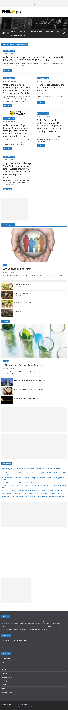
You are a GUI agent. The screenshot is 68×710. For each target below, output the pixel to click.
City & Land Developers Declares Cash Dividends (28, 389)
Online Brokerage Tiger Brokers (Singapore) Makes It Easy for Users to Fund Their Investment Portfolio (16, 89)
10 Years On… (18, 311)
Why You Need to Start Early (22, 293)
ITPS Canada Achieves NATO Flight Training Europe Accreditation (20, 482)
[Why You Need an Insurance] (34, 245)
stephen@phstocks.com (19, 640)
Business (4, 666)
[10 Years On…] (7, 313)
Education (4, 673)
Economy (4, 670)
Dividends (6, 361)
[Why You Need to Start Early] (7, 295)
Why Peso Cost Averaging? (22, 284)
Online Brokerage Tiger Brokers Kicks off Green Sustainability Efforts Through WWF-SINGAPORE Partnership (34, 58)
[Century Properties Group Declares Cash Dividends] (7, 382)
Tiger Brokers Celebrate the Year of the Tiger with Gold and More (50, 87)
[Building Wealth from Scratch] (7, 304)
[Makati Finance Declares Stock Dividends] (7, 400)
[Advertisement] (14, 209)
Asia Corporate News (52, 31)
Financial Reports (36, 31)
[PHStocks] (34, 18)
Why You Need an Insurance (17, 268)
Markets (3, 685)
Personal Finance (17, 35)
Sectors (22, 31)
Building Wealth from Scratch (23, 302)
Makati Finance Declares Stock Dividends (26, 398)
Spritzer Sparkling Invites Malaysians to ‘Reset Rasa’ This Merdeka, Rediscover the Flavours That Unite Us (31, 490)
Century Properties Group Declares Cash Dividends (29, 380)
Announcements (6, 658)
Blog (5, 265)
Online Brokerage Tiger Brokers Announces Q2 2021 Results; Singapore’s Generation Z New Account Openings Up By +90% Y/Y (50, 126)
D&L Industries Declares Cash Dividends (23, 365)
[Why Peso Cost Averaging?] (7, 286)
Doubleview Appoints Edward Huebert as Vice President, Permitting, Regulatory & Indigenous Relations (30, 493)
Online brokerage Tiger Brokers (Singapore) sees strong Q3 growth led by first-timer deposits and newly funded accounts (15, 131)
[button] (16, 31)
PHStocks (14, 54)
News (13, 31)
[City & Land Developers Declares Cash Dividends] (7, 391)
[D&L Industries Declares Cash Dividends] (34, 341)
